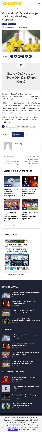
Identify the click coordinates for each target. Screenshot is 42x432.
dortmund (32, 126)
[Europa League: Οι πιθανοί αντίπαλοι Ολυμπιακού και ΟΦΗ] (30, 181)
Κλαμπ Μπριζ (15, 129)
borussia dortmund (10, 126)
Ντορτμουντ (22, 129)
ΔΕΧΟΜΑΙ (12, 430)
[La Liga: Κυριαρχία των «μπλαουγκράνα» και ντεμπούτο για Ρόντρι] (12, 204)
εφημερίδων (22, 274)
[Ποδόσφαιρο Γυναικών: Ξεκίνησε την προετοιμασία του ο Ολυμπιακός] (6, 397)
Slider (7, 209)
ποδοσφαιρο (12, 23)
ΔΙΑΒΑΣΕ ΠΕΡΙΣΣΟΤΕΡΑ (27, 430)
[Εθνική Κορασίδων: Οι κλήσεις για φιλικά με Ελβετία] (6, 388)
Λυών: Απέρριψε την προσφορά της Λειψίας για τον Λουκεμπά (31, 161)
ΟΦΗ (24, 209)
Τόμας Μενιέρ (30, 129)
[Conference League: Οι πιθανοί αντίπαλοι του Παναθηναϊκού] (12, 181)
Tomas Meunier (6, 129)
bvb (18, 126)
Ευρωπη (4, 23)
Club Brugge (25, 126)
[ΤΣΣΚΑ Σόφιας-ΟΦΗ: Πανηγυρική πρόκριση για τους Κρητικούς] (30, 204)
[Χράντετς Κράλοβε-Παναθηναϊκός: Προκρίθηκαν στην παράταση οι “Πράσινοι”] (6, 321)
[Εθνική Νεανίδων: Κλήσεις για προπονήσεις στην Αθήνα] (6, 406)
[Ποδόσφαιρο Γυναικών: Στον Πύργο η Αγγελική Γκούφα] (6, 380)
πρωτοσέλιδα (12, 274)
